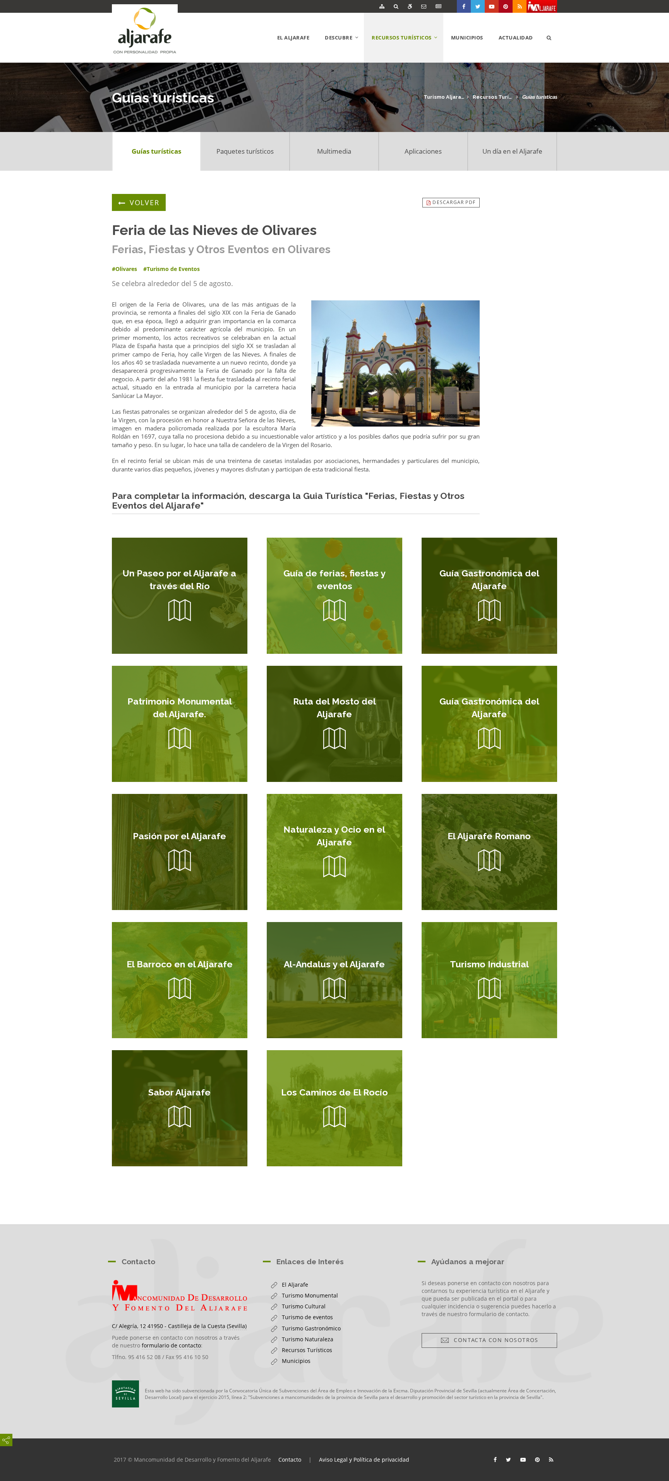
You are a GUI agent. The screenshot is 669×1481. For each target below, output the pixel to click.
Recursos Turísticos (493, 97)
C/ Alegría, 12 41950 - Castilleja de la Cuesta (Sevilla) (179, 1326)
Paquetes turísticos (245, 151)
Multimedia (334, 151)
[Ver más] (179, 596)
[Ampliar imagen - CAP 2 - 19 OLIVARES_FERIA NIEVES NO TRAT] (395, 363)
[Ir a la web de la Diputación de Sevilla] (125, 1393)
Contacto (289, 1459)
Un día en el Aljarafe (512, 151)
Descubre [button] (344, 48)
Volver (145, 202)
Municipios (467, 37)
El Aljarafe (293, 37)
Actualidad (516, 37)
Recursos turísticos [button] (407, 48)
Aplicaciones (423, 151)
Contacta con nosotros (493, 1340)
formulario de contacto (171, 1345)
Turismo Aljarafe (444, 97)
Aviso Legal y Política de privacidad (364, 1459)
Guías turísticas (539, 97)
